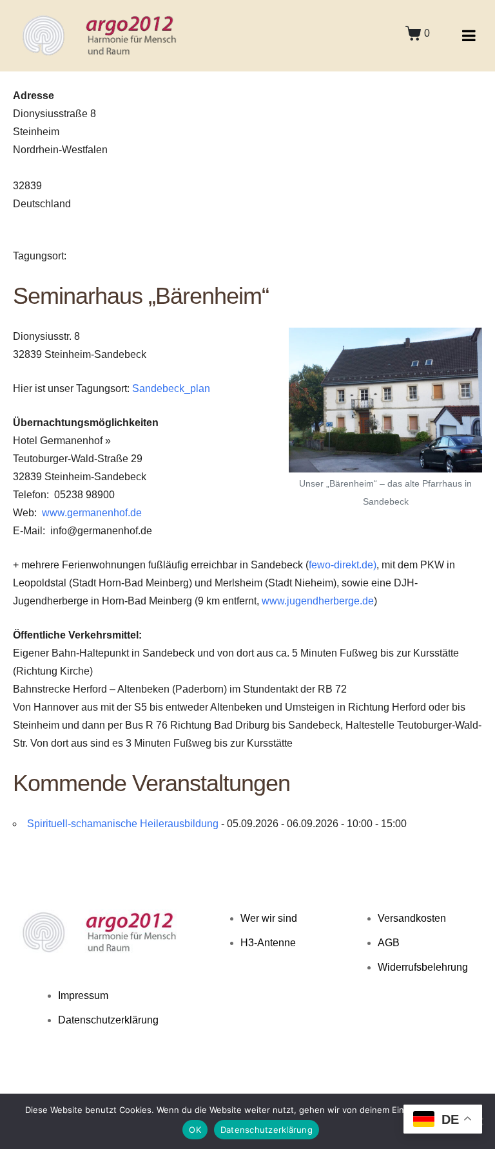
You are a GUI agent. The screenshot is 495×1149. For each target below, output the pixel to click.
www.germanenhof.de (92, 512)
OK (195, 1130)
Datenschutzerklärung (266, 1130)
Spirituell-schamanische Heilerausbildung (122, 823)
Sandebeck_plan (171, 388)
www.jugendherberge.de (318, 600)
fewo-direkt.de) (342, 564)
